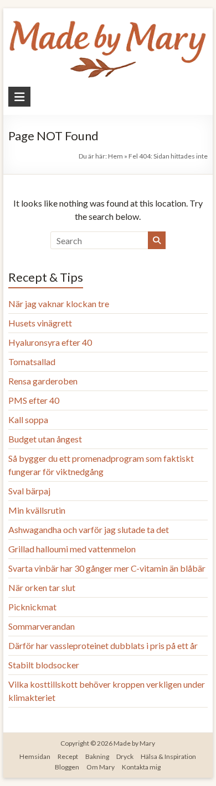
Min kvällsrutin (36, 510)
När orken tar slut (41, 587)
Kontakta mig (141, 767)
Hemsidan (34, 756)
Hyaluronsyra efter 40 (50, 342)
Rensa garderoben (43, 381)
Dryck (124, 756)
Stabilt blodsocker (43, 665)
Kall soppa (28, 419)
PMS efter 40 (33, 400)
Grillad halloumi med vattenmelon (72, 549)
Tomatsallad (31, 361)
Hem (115, 156)
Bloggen (67, 767)
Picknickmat (32, 607)
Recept (68, 756)
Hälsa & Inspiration (168, 756)
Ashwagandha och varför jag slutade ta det (88, 529)
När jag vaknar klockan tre (58, 303)
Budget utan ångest (45, 439)
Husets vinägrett (40, 323)
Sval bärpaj (29, 491)
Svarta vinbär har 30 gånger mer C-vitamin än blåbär (106, 568)
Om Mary (100, 767)
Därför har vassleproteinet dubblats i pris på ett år (103, 645)
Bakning (97, 756)
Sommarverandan (41, 626)
